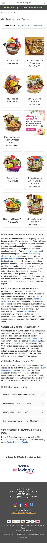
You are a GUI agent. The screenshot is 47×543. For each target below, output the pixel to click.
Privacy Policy (20, 534)
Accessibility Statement (36, 534)
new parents (33, 251)
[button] (41, 537)
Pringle (25, 442)
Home (3, 13)
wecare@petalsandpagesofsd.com (23, 496)
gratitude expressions (10, 258)
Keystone (17, 442)
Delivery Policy (23, 537)
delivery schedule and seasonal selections (23, 368)
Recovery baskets (31, 338)
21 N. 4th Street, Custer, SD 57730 (23, 491)
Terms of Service (7, 534)
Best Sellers (10, 25)
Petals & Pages (23, 3)
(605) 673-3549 (23, 494)
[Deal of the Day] (34, 126)
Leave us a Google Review (24, 512)
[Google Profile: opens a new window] (32, 505)
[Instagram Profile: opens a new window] (15, 505)
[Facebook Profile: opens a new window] (21, 505)
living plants (27, 311)
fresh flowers (34, 340)
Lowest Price (37, 25)
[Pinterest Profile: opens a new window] (26, 505)
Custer (9, 442)
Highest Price (23, 25)
